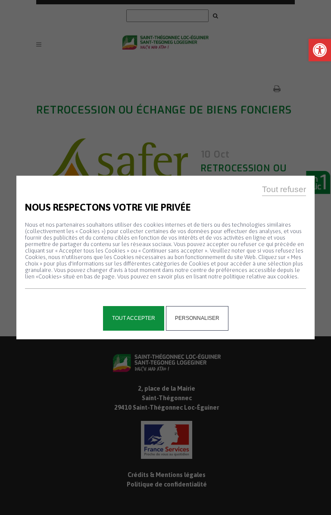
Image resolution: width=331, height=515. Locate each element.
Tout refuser (284, 189)
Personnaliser (197, 318)
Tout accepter (133, 318)
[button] (320, 50)
